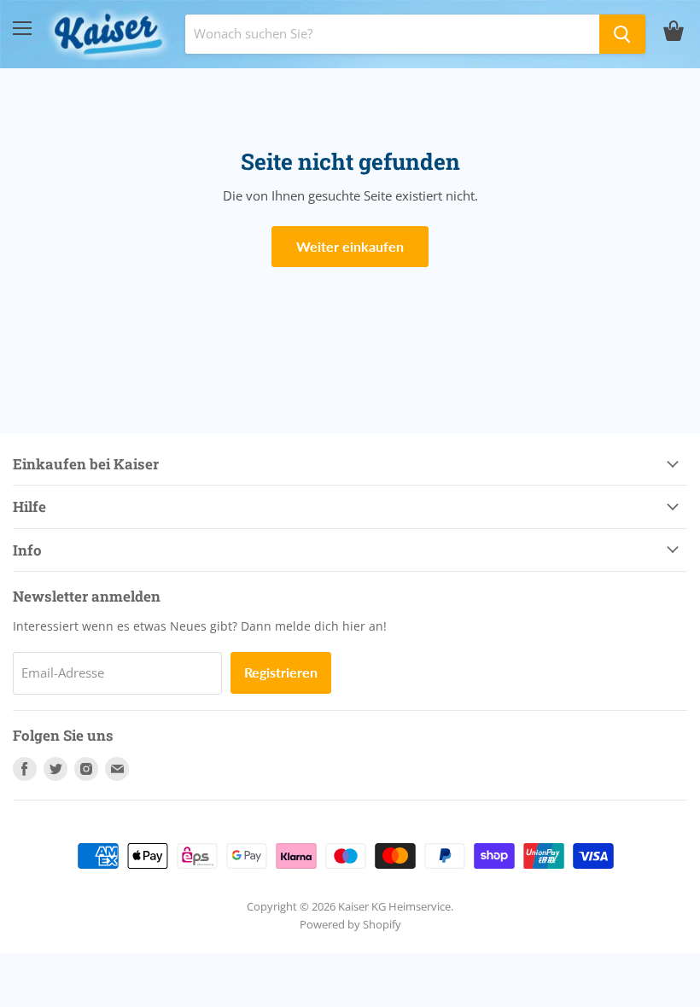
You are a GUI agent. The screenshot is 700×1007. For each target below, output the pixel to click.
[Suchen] (622, 34)
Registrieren (281, 672)
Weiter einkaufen (350, 246)
